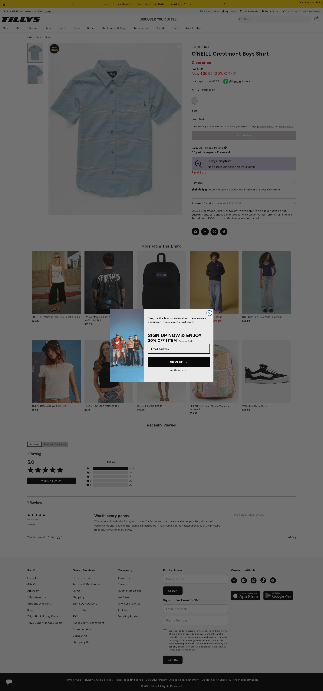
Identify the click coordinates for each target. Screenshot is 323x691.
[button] (293, 279)
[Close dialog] (209, 313)
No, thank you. (178, 370)
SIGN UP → (178, 362)
